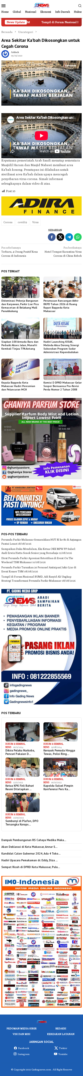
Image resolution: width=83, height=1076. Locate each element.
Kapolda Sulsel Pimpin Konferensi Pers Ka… (58, 787)
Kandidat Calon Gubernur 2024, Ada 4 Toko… (31, 853)
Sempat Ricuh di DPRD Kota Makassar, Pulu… (30, 867)
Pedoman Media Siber (21, 1028)
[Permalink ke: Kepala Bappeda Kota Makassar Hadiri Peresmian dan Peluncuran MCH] (20, 369)
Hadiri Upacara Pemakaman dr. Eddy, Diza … (29, 860)
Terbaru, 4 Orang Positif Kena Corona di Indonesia (19, 251)
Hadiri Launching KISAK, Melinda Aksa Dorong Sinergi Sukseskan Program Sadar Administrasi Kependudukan (61, 347)
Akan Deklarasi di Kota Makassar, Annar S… (29, 847)
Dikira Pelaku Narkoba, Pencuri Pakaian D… (20, 752)
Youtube (63, 1054)
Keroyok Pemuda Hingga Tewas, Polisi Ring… (59, 752)
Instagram (24, 1054)
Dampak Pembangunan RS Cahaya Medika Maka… (33, 840)
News (8, 747)
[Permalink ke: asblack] (5, 53)
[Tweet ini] (60, 237)
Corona (8, 222)
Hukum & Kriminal (15, 744)
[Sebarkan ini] (52, 237)
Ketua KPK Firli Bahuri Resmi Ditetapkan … (19, 787)
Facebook (23, 1048)
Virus (35, 222)
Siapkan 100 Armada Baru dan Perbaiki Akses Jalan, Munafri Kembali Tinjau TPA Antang (19, 345)
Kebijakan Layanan (61, 1034)
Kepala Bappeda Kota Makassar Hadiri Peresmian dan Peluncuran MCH (18, 386)
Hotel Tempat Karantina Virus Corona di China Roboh (63, 251)
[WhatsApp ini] (78, 237)
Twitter (63, 1048)
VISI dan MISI (21, 1034)
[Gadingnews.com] (41, 5)
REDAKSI (60, 1028)
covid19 (22, 222)
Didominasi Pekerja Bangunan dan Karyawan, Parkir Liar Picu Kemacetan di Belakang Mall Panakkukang (20, 306)
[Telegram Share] (69, 237)
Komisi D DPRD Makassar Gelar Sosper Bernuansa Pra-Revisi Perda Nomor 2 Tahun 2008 (62, 386)
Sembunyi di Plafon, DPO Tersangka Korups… (21, 822)
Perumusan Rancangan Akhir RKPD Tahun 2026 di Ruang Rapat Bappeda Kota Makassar (60, 306)
